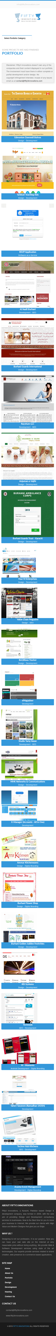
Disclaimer (27, 1329)
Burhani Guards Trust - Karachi (28, 538)
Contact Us (10, 1296)
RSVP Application (27, 252)
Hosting (8, 1291)
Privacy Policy (11, 1329)
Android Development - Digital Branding (28, 1068)
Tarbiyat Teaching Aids (28, 195)
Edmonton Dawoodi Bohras (27, 137)
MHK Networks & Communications (27, 782)
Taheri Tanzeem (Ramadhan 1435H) (28, 1106)
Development (27, 703)
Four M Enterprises (27, 579)
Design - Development (27, 140)
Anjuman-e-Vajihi (27, 481)
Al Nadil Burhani (28, 309)
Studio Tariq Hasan (28, 741)
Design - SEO (28, 622)
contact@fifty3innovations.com (29, 80)
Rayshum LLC (27, 424)
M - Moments (27, 1065)
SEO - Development (27, 1027)
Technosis (27, 1025)
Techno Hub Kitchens (27, 1146)
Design (8, 1282)
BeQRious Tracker (28, 660)
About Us (9, 1273)
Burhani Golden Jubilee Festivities (27, 944)
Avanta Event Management (27, 1187)
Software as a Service (27, 255)
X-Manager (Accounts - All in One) (27, 822)
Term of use (41, 1329)
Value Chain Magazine (27, 619)
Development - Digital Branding (27, 1190)
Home (7, 1268)
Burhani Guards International (28, 367)
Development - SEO (27, 312)
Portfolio (9, 1277)
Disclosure (28, 1332)
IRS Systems (28, 984)
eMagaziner (27, 701)
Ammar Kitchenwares (27, 863)
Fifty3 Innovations (21, 1326)
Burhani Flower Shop (28, 903)
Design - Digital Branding (27, 865)
